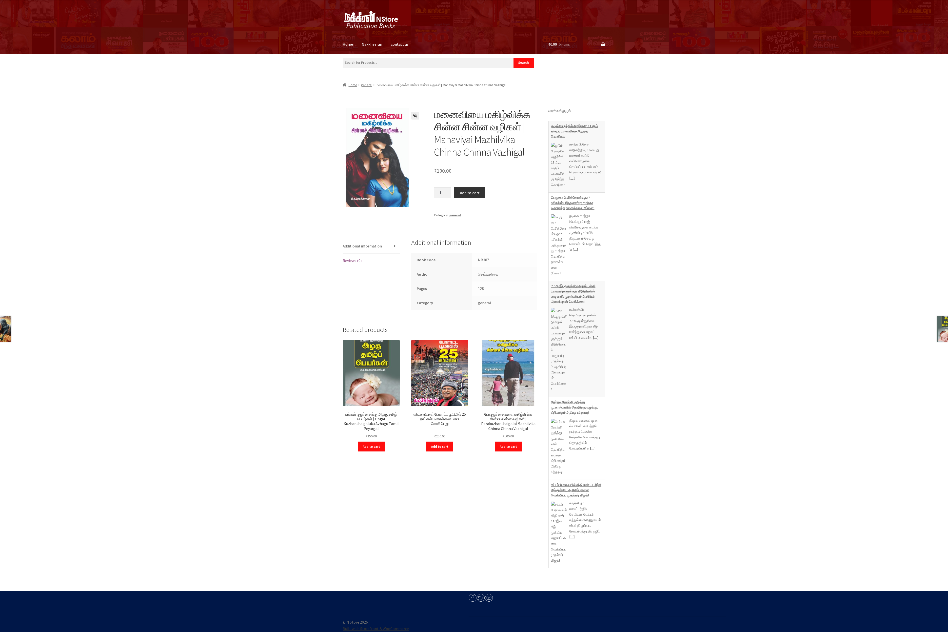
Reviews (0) (352, 260)
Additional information (362, 246)
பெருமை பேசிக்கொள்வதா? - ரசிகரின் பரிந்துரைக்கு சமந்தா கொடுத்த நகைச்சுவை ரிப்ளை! (572, 131)
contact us (400, 44)
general (366, 85)
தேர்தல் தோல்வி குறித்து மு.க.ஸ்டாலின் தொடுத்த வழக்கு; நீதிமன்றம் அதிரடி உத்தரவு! (574, 335)
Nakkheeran (372, 44)
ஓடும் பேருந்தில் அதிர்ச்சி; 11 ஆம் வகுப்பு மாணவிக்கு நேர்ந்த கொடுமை (574, 506)
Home (348, 44)
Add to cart (470, 192)
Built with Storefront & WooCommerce (376, 628)
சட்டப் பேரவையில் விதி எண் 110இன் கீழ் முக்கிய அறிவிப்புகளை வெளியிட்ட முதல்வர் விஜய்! (576, 418)
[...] (575, 178)
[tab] (371, 246)
